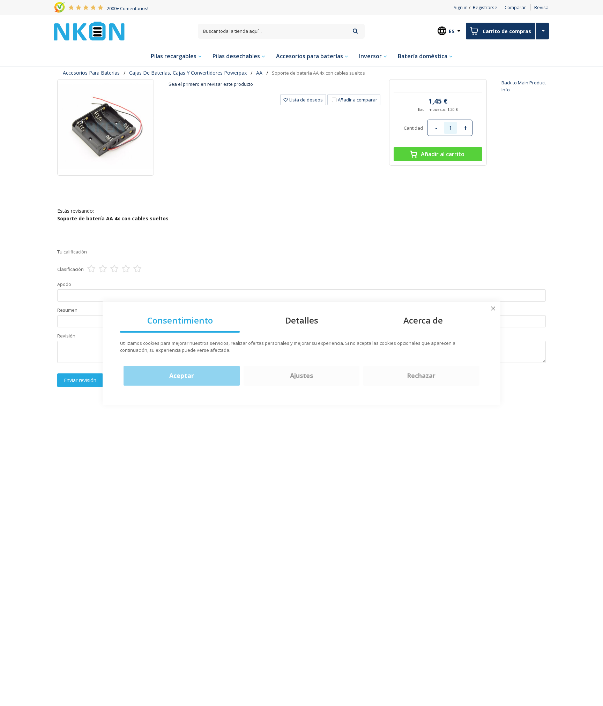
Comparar (515, 7)
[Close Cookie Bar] (493, 308)
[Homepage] (89, 31)
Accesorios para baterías (91, 72)
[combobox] (281, 31)
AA (259, 72)
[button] (303, 99)
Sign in (461, 7)
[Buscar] (355, 30)
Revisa (541, 7)
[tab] (274, 86)
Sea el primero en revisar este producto (211, 84)
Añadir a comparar (357, 100)
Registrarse (485, 7)
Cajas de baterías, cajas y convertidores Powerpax (188, 72)
